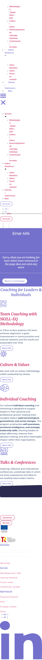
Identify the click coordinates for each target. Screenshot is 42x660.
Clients (3, 611)
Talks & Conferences (18, 462)
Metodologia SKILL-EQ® (10, 573)
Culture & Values (15, 364)
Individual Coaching (18, 399)
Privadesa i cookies (8, 607)
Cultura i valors (6, 582)
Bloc (9, 213)
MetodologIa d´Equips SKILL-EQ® (14, 12)
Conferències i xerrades (10, 587)
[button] (3, 99)
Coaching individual (8, 578)
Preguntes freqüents (9, 597)
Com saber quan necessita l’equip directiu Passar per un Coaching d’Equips (18, 551)
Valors (12, 71)
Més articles (5, 563)
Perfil (2, 602)
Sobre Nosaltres (9, 51)
